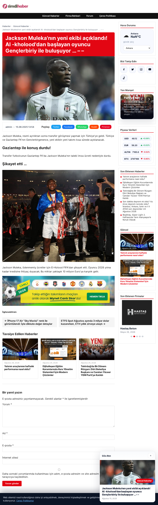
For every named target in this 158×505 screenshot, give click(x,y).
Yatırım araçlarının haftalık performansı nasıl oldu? (135, 177)
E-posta (8, 445)
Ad (5, 433)
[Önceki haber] (142, 99)
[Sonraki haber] (148, 99)
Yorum (7, 404)
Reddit (94, 127)
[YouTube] (149, 69)
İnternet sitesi (10, 457)
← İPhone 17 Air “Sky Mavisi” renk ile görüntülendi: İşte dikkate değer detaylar (28, 322)
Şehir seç (128, 42)
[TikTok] (123, 78)
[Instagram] (141, 69)
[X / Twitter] (132, 69)
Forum (89, 15)
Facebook (68, 127)
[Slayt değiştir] (131, 339)
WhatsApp (82, 127)
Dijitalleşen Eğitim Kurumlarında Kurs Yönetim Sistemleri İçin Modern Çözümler (138, 185)
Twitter (56, 127)
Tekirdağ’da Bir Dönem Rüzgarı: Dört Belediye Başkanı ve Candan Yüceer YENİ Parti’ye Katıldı (137, 194)
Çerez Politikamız (25, 500)
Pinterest (106, 127)
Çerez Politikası (107, 15)
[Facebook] (123, 69)
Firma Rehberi (73, 15)
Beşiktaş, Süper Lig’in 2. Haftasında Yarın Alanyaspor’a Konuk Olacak (137, 217)
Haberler (6, 26)
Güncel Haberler (50, 15)
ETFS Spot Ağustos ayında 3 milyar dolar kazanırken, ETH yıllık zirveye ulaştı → (85, 322)
